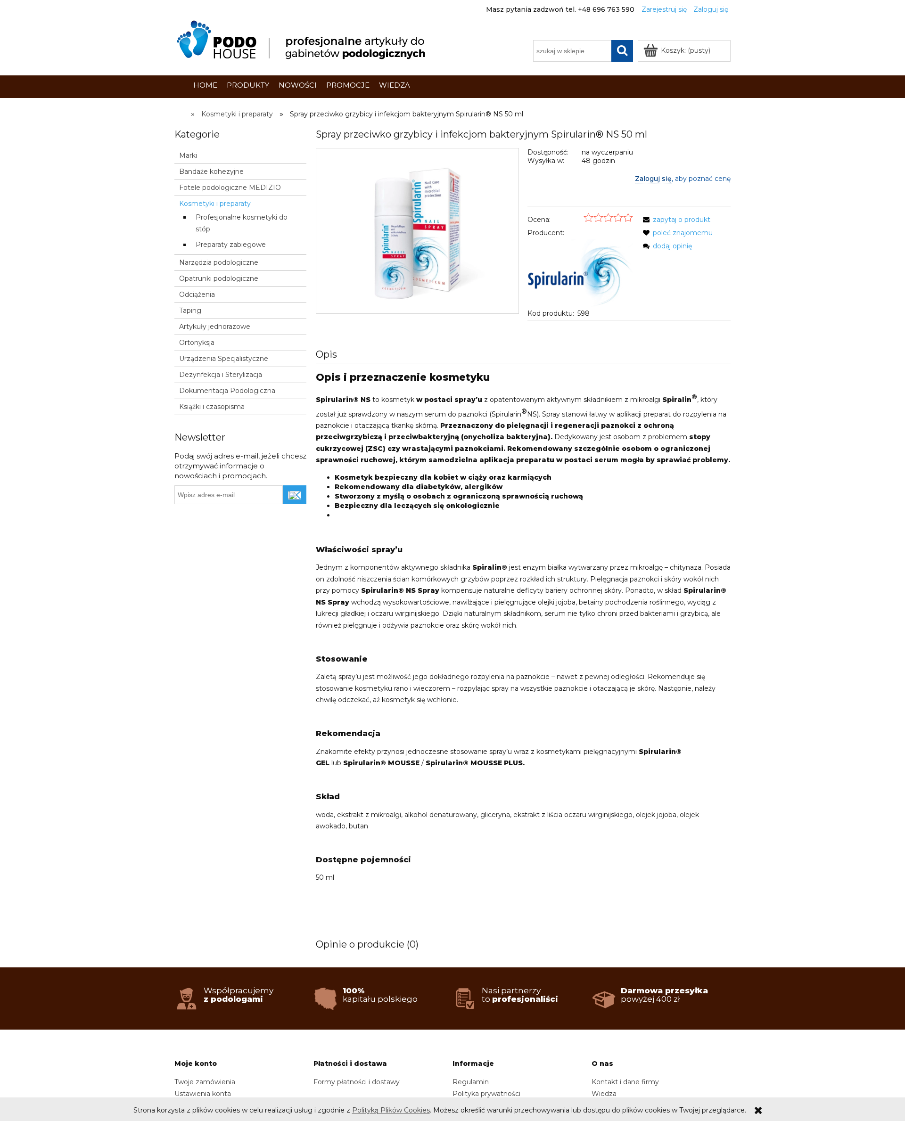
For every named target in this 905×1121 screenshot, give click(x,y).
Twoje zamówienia (204, 1082)
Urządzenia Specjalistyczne (223, 358)
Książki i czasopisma (212, 406)
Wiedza (604, 1093)
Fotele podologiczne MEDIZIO (230, 187)
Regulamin (470, 1082)
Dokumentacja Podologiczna (227, 390)
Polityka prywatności (486, 1093)
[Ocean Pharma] (580, 272)
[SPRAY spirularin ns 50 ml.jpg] (418, 231)
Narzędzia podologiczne (218, 262)
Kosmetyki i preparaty (215, 203)
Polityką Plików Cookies (391, 1110)
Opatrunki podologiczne (218, 278)
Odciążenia (197, 294)
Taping (190, 310)
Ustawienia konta (202, 1093)
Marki (188, 155)
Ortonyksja (196, 342)
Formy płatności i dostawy (356, 1082)
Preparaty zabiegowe (231, 244)
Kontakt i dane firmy (625, 1082)
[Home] (302, 40)
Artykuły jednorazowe (214, 326)
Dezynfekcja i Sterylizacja (220, 374)
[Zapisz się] (294, 494)
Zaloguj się (653, 178)
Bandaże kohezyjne (211, 171)
